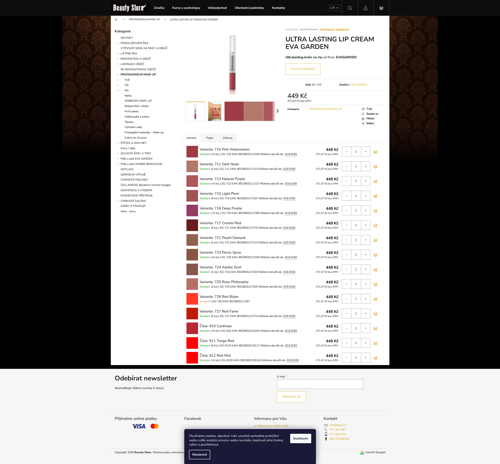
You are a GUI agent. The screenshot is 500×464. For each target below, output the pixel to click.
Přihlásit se (291, 397)
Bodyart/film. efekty (137, 106)
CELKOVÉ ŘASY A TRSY (136, 153)
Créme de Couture (136, 138)
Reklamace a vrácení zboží (272, 426)
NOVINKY (127, 38)
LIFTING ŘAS (129, 53)
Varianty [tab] (191, 138)
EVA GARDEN (358, 85)
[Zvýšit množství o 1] (365, 151)
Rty (127, 90)
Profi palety (132, 111)
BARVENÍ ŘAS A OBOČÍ (136, 59)
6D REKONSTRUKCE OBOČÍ (138, 69)
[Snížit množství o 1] (346, 151)
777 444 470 (337, 434)
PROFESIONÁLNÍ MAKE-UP (138, 74)
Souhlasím (300, 438)
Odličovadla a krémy (137, 117)
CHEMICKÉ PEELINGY (134, 180)
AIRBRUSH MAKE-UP (138, 101)
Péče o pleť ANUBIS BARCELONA (141, 164)
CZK (333, 8)
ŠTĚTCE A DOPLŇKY (134, 143)
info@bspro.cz (338, 425)
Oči (126, 85)
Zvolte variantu (303, 69)
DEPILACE (127, 169)
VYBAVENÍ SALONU (133, 201)
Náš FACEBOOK (339, 439)
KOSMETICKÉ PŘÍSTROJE (137, 195)
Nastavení (199, 454)
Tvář (127, 80)
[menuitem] (159, 8)
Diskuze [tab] (227, 138)
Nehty (128, 96)
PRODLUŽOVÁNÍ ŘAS (134, 43)
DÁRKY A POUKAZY (133, 206)
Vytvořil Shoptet (375, 452)
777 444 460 (337, 429)
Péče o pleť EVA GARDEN (136, 159)
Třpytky (129, 122)
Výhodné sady (133, 127)
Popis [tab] (209, 138)
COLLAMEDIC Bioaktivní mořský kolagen (146, 185)
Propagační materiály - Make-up (144, 132)
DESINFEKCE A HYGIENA (136, 190)
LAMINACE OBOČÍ (132, 64)
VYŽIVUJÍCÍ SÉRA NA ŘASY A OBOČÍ (144, 48)
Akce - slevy (128, 211)
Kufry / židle (128, 148)
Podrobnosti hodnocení (334, 29)
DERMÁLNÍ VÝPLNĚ (133, 174)
